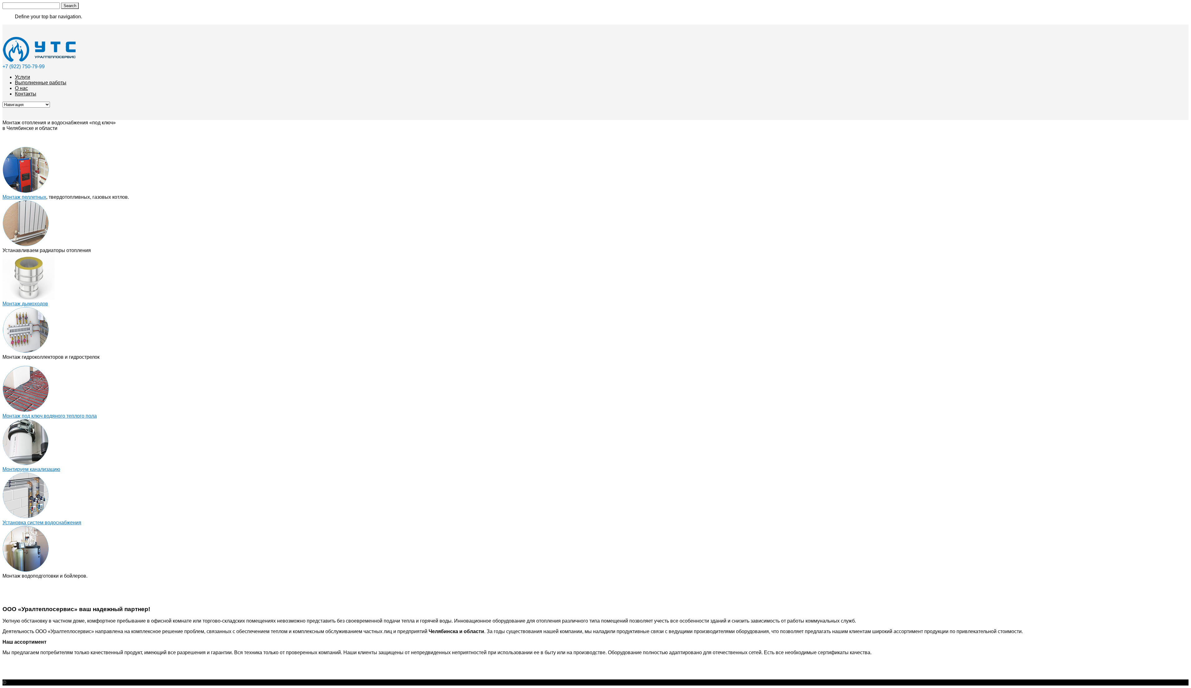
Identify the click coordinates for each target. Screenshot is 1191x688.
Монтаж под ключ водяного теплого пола (49, 416)
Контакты (25, 93)
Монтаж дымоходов (25, 303)
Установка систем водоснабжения (41, 522)
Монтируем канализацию (31, 469)
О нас (21, 88)
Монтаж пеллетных (24, 197)
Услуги (22, 77)
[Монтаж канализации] (25, 463)
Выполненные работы (40, 82)
